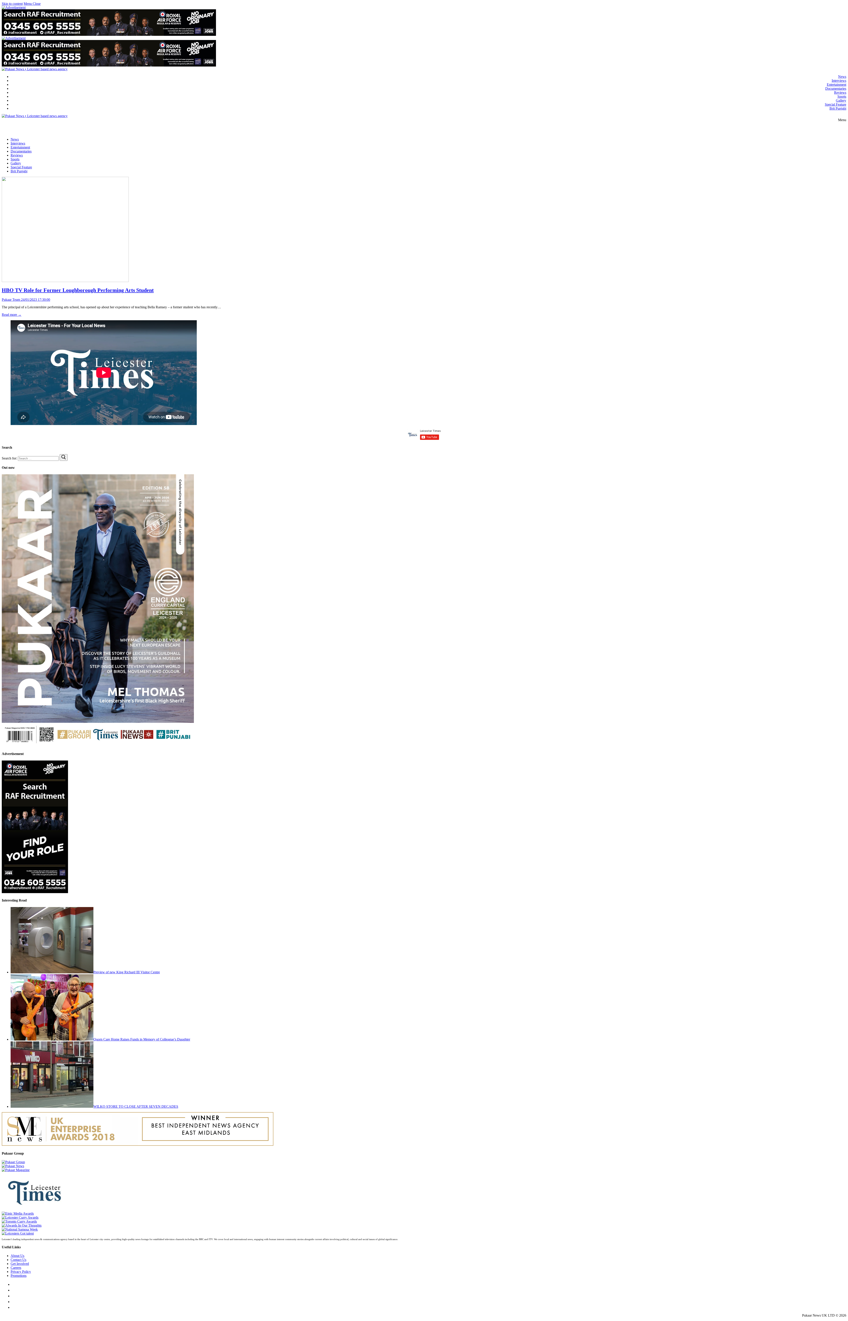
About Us (17, 1256)
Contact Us (18, 1260)
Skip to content (12, 4)
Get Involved (20, 1264)
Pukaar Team (11, 299)
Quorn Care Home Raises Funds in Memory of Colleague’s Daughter (141, 1039)
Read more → (11, 314)
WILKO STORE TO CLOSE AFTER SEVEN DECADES (135, 1106)
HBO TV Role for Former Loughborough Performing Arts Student (78, 290)
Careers (16, 1268)
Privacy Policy (21, 1271)
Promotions (18, 1275)
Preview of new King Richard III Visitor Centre (126, 972)
